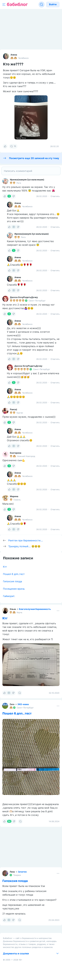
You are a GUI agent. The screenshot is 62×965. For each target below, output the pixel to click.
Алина (14, 54)
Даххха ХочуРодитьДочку (24, 297)
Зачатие (22, 871)
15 (15, 146)
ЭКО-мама (23, 704)
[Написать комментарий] (31, 171)
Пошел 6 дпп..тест (14, 574)
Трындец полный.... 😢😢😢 (24, 546)
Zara (12, 704)
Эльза (13, 609)
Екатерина (15, 453)
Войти (53, 4)
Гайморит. (9, 596)
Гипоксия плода (12, 581)
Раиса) (13, 409)
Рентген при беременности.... (25, 540)
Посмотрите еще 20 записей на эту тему (34, 158)
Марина (14, 496)
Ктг (5, 566)
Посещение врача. (14, 588)
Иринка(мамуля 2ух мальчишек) (27, 179)
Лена (12, 871)
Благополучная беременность (35, 609)
